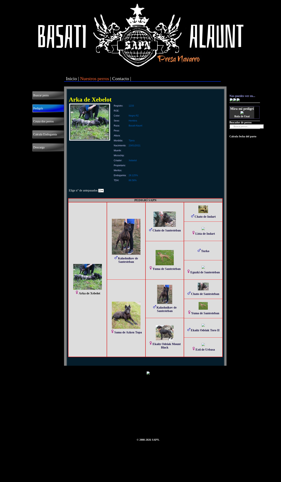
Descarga (39, 147)
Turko (205, 251)
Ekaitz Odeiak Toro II (205, 330)
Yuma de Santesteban (167, 268)
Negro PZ (134, 115)
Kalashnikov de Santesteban (128, 260)
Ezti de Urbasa (205, 349)
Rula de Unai (242, 116)
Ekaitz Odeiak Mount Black (167, 345)
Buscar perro (41, 95)
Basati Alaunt (135, 125)
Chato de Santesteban (167, 230)
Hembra (133, 120)
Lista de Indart (205, 233)
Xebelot (133, 160)
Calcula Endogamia (45, 134)
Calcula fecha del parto (242, 136)
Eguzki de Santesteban (205, 272)
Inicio (71, 78)
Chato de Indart (205, 216)
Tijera (132, 140)
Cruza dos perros (43, 121)
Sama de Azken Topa (128, 332)
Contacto (120, 78)
